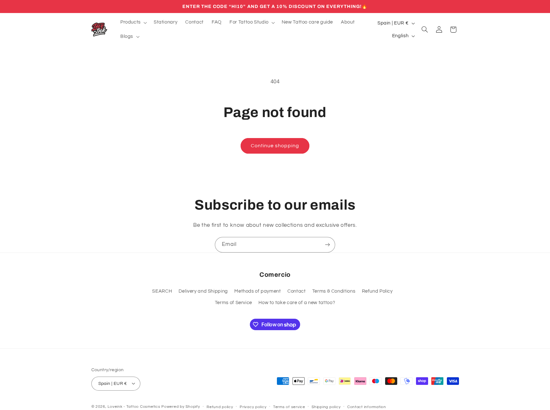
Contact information (366, 406)
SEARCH (162, 291)
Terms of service (289, 406)
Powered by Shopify (180, 406)
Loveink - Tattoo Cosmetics (134, 406)
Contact (296, 291)
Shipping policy (326, 406)
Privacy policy (253, 406)
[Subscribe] (327, 245)
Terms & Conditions (333, 291)
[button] (133, 23)
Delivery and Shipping (203, 291)
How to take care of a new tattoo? (296, 302)
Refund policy (220, 406)
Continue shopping (275, 145)
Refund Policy (377, 291)
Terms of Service (233, 302)
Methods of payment (257, 291)
